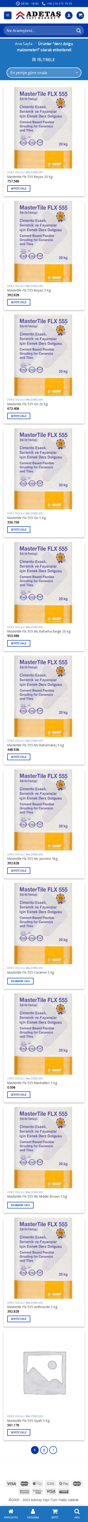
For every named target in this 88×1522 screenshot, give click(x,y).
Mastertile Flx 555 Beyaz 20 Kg (30, 177)
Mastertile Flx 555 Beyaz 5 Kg (29, 290)
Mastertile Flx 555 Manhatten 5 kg (32, 1083)
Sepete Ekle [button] (19, 188)
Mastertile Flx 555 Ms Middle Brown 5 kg (37, 1196)
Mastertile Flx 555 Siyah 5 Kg (28, 1421)
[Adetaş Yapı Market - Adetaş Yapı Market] (38, 15)
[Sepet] (80, 15)
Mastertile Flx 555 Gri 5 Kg (26, 518)
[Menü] (8, 15)
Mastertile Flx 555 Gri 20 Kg (27, 404)
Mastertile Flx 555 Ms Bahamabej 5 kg (35, 745)
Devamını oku (20, 981)
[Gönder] (79, 30)
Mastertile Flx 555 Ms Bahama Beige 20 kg (38, 631)
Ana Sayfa (23, 43)
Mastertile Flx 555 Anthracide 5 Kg (32, 1307)
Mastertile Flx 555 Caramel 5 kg (30, 972)
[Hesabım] (69, 15)
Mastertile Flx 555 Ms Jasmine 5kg (32, 859)
